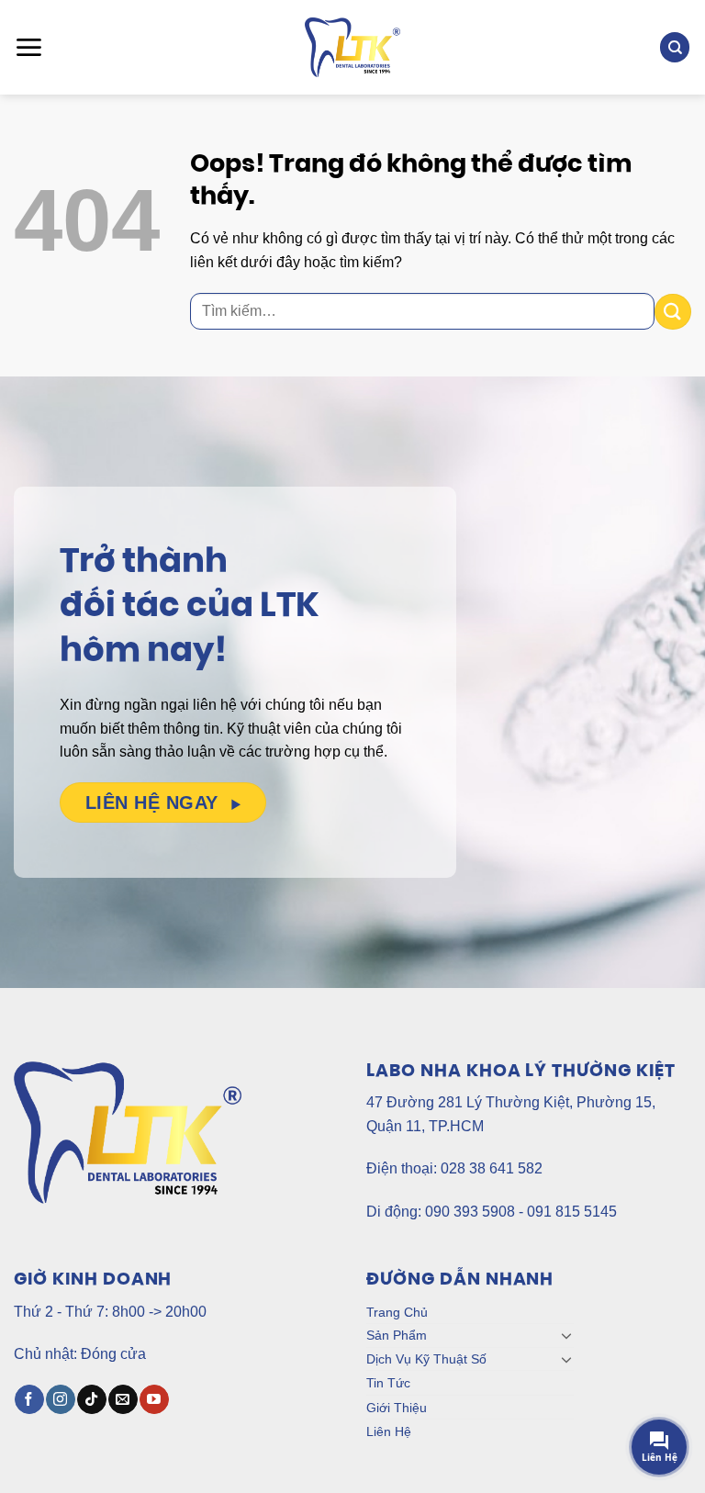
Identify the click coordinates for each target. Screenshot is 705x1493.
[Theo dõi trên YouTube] (154, 1399)
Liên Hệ (388, 1431)
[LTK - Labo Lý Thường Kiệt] (353, 47)
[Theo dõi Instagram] (60, 1399)
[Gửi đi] (673, 312)
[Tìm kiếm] (674, 47)
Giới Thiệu (396, 1407)
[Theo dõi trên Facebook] (29, 1399)
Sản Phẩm (396, 1335)
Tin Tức (388, 1382)
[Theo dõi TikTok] (91, 1399)
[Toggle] (566, 1335)
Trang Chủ (397, 1312)
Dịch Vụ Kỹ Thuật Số (426, 1359)
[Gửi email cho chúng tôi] (122, 1399)
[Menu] (28, 47)
